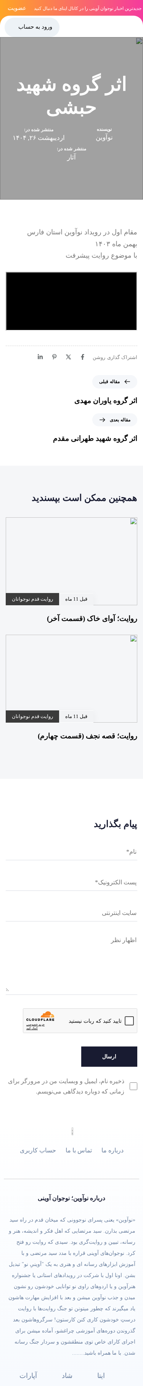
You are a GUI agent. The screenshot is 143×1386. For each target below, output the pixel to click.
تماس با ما (79, 1150)
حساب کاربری (38, 1150)
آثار (71, 157)
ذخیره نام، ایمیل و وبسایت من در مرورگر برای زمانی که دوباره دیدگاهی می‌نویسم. (66, 1086)
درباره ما (112, 1150)
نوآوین (104, 137)
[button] (134, 26)
